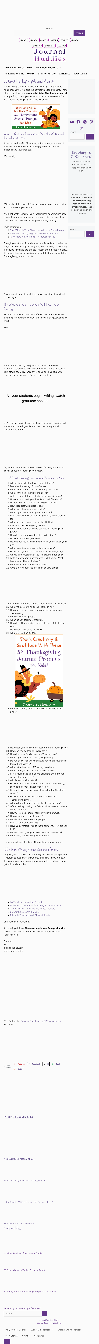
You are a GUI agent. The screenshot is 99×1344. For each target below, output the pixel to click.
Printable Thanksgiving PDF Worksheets (30, 915)
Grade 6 (74, 40)
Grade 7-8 (37, 46)
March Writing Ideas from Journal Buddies (23, 1253)
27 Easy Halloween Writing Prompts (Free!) (24, 1270)
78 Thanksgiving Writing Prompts (26, 902)
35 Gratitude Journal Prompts (24, 912)
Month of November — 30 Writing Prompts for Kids (35, 905)
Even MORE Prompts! (47, 67)
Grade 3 (44, 40)
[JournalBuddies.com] (49, 55)
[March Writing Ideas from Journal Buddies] (20, 1243)
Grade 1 (23, 40)
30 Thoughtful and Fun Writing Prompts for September (30, 1291)
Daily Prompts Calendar (18, 67)
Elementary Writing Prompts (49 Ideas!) (22, 1308)
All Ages (62, 46)
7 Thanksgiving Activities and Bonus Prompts (32, 908)
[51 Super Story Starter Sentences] (20, 1221)
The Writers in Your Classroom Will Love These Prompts (38, 230)
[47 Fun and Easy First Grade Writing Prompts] (20, 1178)
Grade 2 (33, 40)
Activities (64, 74)
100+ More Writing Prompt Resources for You (32, 236)
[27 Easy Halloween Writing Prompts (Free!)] (16, 1262)
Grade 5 (64, 40)
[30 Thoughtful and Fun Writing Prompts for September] (20, 1281)
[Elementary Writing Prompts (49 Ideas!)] (16, 1300)
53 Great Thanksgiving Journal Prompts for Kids (34, 233)
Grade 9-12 (50, 46)
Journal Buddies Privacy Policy (49, 1323)
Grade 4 (54, 40)
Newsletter (80, 74)
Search (49, 28)
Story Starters (47, 74)
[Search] (90, 137)
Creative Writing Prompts (19, 74)
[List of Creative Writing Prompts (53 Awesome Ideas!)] (20, 1199)
